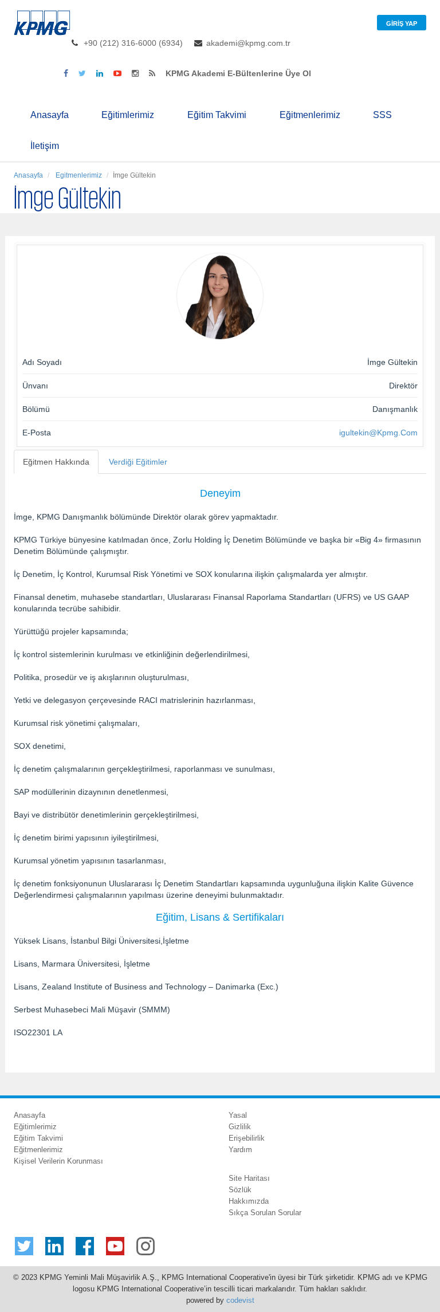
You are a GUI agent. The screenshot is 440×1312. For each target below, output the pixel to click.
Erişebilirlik (247, 1138)
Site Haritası (249, 1178)
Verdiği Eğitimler (138, 461)
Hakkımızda (249, 1201)
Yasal (238, 1115)
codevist (240, 1300)
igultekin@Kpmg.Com (378, 432)
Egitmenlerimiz (78, 175)
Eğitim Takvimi (216, 115)
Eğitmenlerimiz (310, 115)
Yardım (240, 1149)
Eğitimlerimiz (127, 115)
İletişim (44, 146)
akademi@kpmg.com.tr (248, 43)
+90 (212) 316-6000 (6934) (133, 43)
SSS (382, 115)
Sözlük (240, 1189)
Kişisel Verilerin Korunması (58, 1161)
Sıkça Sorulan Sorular (265, 1212)
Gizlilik (240, 1126)
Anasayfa (49, 115)
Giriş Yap (401, 23)
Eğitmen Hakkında (56, 461)
